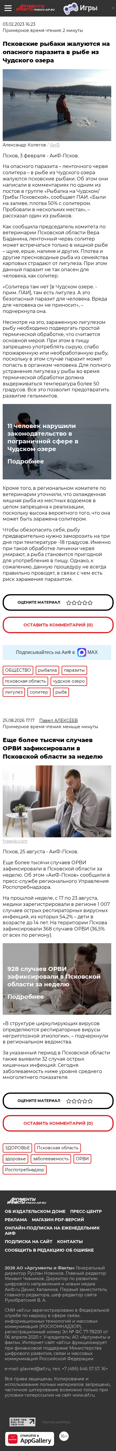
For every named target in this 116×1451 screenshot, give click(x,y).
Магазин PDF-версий (58, 1219)
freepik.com (15, 841)
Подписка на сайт (28, 1241)
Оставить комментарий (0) (58, 625)
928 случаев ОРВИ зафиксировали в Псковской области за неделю (54, 976)
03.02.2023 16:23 (19, 24)
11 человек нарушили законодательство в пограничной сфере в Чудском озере (42, 437)
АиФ (55, 145)
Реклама (16, 1219)
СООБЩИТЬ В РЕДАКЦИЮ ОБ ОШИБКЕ (49, 1250)
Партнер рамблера (56, 1422)
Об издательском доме (35, 1211)
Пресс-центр (86, 1211)
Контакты (70, 1241)
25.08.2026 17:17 (19, 720)
